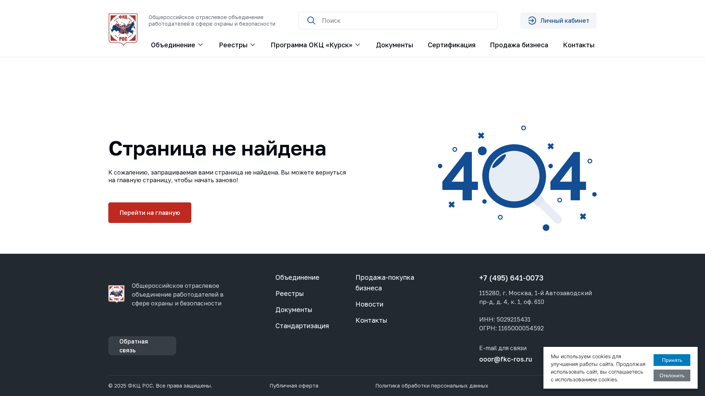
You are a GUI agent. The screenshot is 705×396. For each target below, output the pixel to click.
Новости (369, 304)
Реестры (289, 293)
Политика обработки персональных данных (431, 386)
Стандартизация (302, 326)
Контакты (578, 45)
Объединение (297, 277)
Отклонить (671, 375)
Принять (672, 360)
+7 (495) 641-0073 (511, 277)
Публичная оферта (294, 386)
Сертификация (452, 45)
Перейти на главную (150, 212)
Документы (394, 45)
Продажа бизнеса (519, 45)
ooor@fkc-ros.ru (505, 359)
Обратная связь (133, 346)
